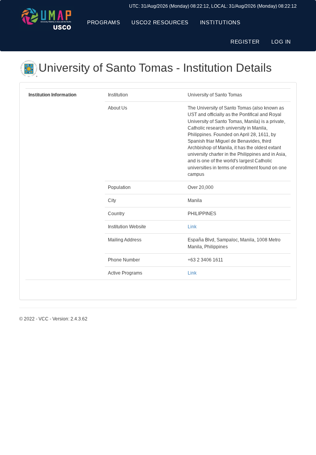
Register (244, 42)
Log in (281, 42)
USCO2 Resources (159, 22)
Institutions (220, 22)
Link (192, 226)
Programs (103, 22)
